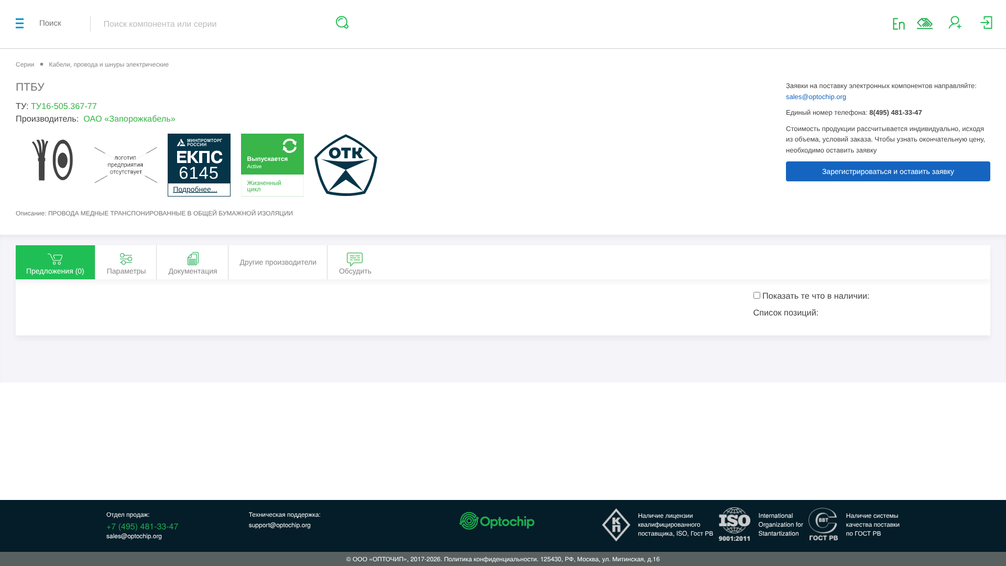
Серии (25, 64)
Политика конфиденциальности (490, 558)
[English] (902, 23)
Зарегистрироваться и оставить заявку (888, 171)
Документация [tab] (192, 271)
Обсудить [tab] (355, 271)
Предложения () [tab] (55, 271)
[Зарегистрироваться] (954, 26)
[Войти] (986, 26)
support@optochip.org (280, 524)
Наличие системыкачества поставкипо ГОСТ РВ (873, 524)
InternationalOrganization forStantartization (781, 524)
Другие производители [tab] (278, 262)
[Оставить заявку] (925, 23)
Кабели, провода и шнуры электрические (109, 64)
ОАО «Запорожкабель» (129, 119)
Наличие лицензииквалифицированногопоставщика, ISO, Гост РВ (676, 524)
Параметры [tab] (126, 271)
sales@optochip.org (816, 97)
